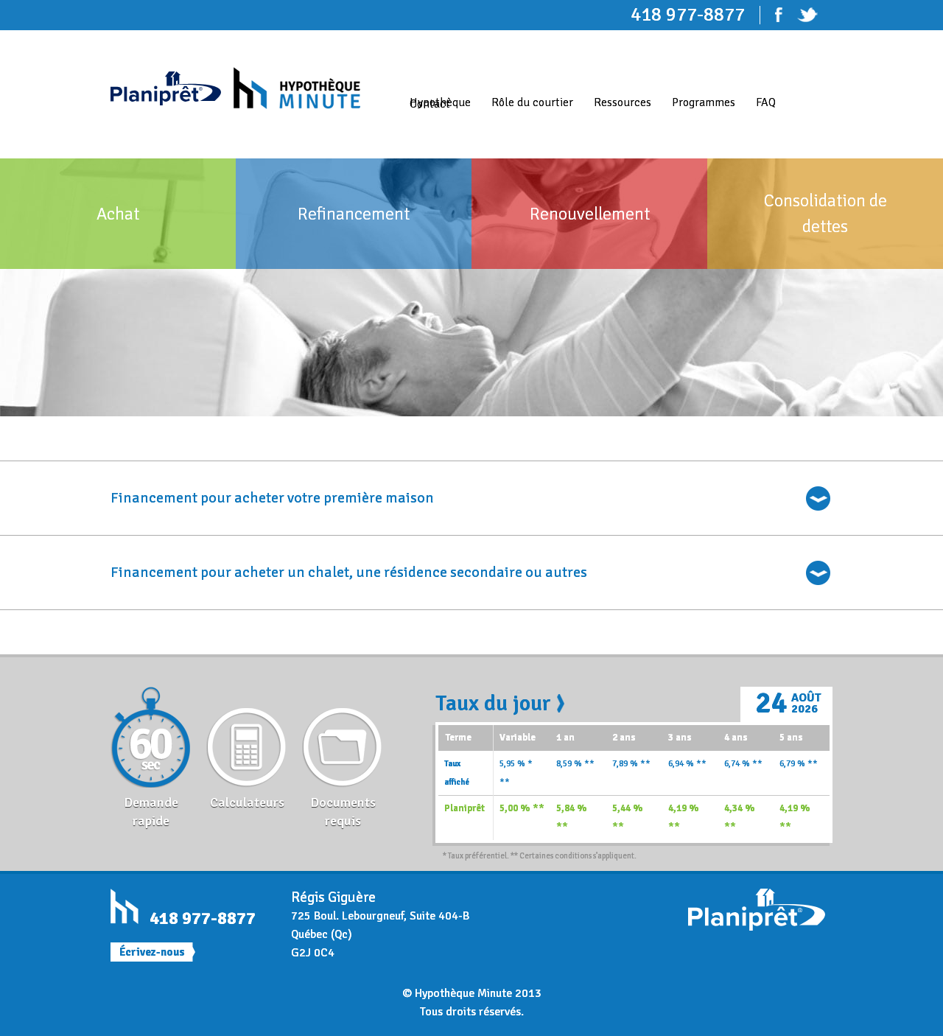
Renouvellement (590, 214)
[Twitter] (814, 14)
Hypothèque (440, 102)
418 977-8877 (203, 918)
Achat (118, 214)
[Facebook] (786, 14)
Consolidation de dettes (825, 213)
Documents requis (343, 811)
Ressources (622, 102)
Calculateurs (247, 802)
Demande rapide (151, 811)
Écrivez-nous (152, 952)
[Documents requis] (342, 740)
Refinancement (354, 214)
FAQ (766, 102)
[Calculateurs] (246, 740)
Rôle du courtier (532, 102)
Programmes (703, 102)
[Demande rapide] (151, 740)
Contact (430, 104)
